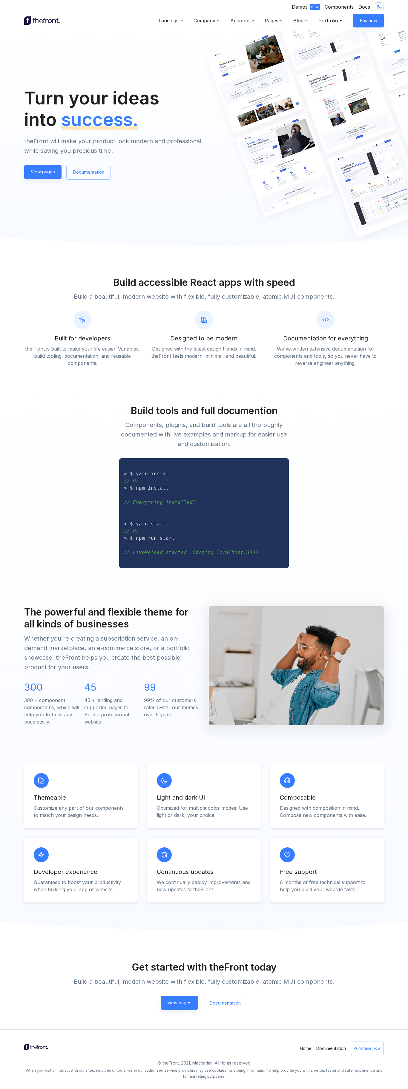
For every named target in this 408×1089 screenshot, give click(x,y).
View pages (43, 172)
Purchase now (367, 1048)
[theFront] (42, 20)
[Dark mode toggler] (379, 6)
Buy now (368, 20)
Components (339, 7)
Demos (305, 7)
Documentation (88, 172)
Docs (364, 7)
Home (306, 1048)
